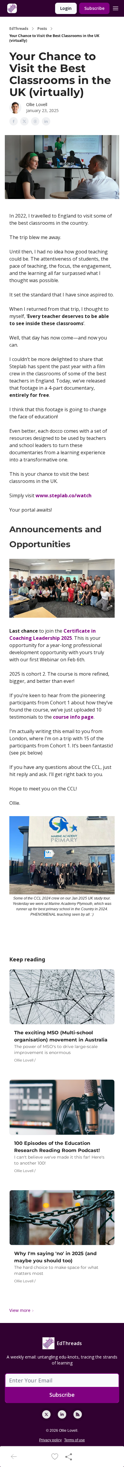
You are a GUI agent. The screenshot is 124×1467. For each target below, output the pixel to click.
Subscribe (94, 8)
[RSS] (77, 1414)
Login (66, 8)
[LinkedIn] (62, 1414)
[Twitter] (46, 1414)
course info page (73, 717)
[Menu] (115, 7)
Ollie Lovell (36, 104)
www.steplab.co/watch (63, 495)
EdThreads (18, 28)
